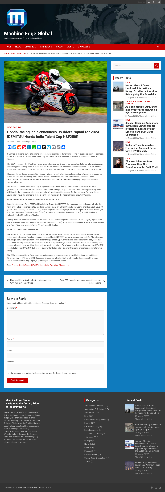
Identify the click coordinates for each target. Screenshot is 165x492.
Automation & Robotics (135, 102)
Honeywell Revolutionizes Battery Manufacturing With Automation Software (30, 281)
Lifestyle (88, 440)
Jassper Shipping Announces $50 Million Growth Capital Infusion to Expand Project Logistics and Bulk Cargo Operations (141, 129)
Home (8, 47)
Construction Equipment (94, 419)
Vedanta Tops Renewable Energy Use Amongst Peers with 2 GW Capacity (140, 148)
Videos (59, 47)
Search (156, 65)
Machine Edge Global (28, 34)
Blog (127, 82)
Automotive (89, 413)
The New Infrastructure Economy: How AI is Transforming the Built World (141, 164)
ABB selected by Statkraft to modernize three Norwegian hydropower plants (141, 109)
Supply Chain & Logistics (94, 458)
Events (70, 47)
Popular (17, 127)
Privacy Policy (45, 487)
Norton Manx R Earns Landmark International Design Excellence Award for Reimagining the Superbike (141, 90)
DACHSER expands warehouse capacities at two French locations (80, 281)
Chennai (15, 265)
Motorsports (64, 265)
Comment (12, 308)
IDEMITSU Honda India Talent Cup (44, 265)
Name (10, 339)
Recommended (90, 454)
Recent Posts (123, 77)
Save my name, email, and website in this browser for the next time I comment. (44, 373)
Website (10, 362)
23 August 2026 (131, 98)
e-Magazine (84, 47)
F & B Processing (91, 426)
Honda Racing (25, 265)
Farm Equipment (91, 430)
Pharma (87, 447)
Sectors (29, 47)
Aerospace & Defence (93, 406)
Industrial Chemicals (93, 433)
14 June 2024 (12, 142)
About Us (141, 2)
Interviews (46, 47)
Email (10, 350)
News (18, 47)
